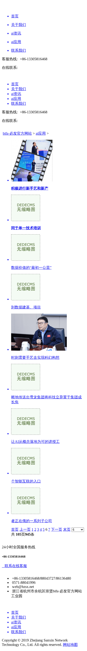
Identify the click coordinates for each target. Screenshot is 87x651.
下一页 (56, 529)
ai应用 (41, 133)
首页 (15, 529)
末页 (67, 529)
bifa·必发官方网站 (17, 133)
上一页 (25, 529)
